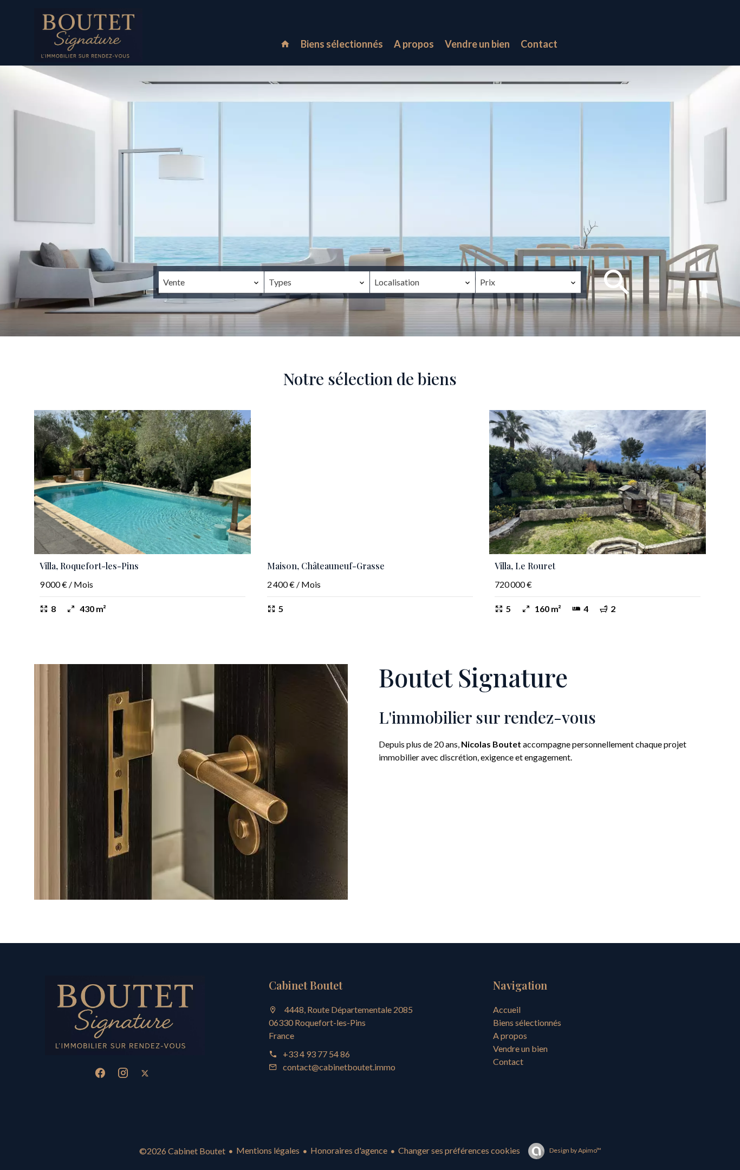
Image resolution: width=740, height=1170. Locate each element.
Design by (574, 1150)
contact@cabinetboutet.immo (339, 1067)
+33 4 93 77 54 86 (316, 1054)
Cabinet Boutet (305, 985)
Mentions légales (268, 1150)
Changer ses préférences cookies (459, 1150)
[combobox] (211, 282)
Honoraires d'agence (348, 1150)
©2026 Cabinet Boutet (182, 1151)
